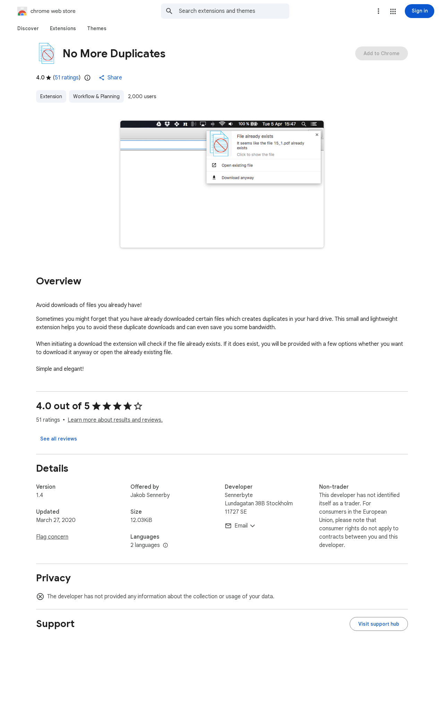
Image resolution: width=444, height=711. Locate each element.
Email (241, 525)
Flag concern (52, 536)
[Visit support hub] (379, 624)
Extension (51, 96)
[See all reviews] (58, 438)
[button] (393, 11)
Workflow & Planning (96, 96)
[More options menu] (378, 11)
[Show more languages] (165, 545)
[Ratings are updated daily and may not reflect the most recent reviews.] (87, 78)
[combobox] (234, 11)
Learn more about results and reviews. (115, 420)
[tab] (28, 28)
